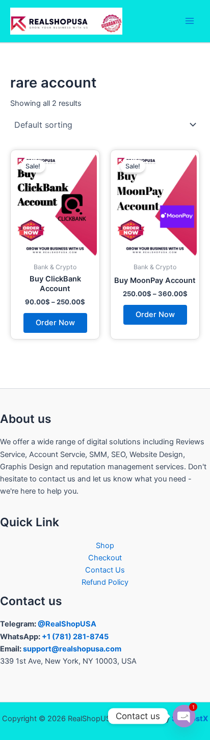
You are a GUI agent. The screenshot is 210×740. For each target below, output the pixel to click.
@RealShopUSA (67, 624)
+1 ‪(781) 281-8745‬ (75, 636)
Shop (105, 545)
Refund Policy (105, 582)
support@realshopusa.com (72, 648)
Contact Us (105, 570)
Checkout (105, 557)
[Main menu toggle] (189, 21)
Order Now (55, 322)
